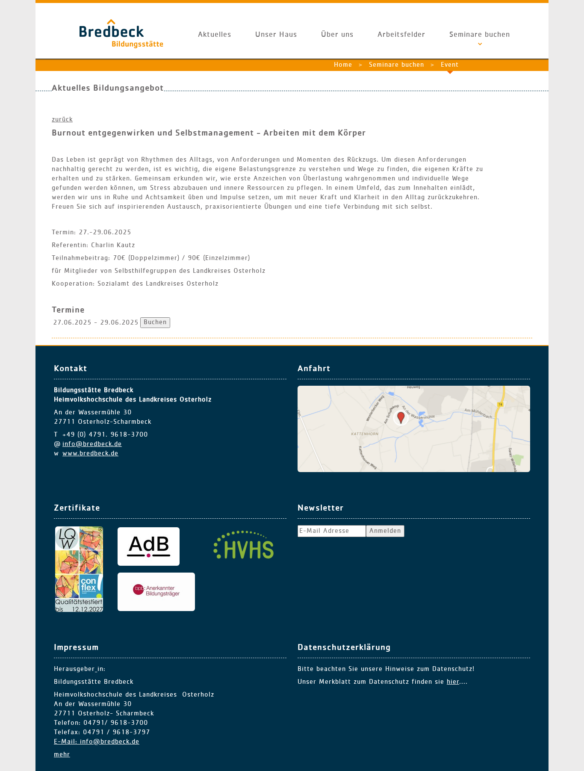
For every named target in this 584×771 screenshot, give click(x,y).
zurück (62, 119)
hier (453, 682)
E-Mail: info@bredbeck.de (96, 742)
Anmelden (385, 531)
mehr (62, 754)
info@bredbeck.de (92, 444)
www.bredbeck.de (90, 453)
